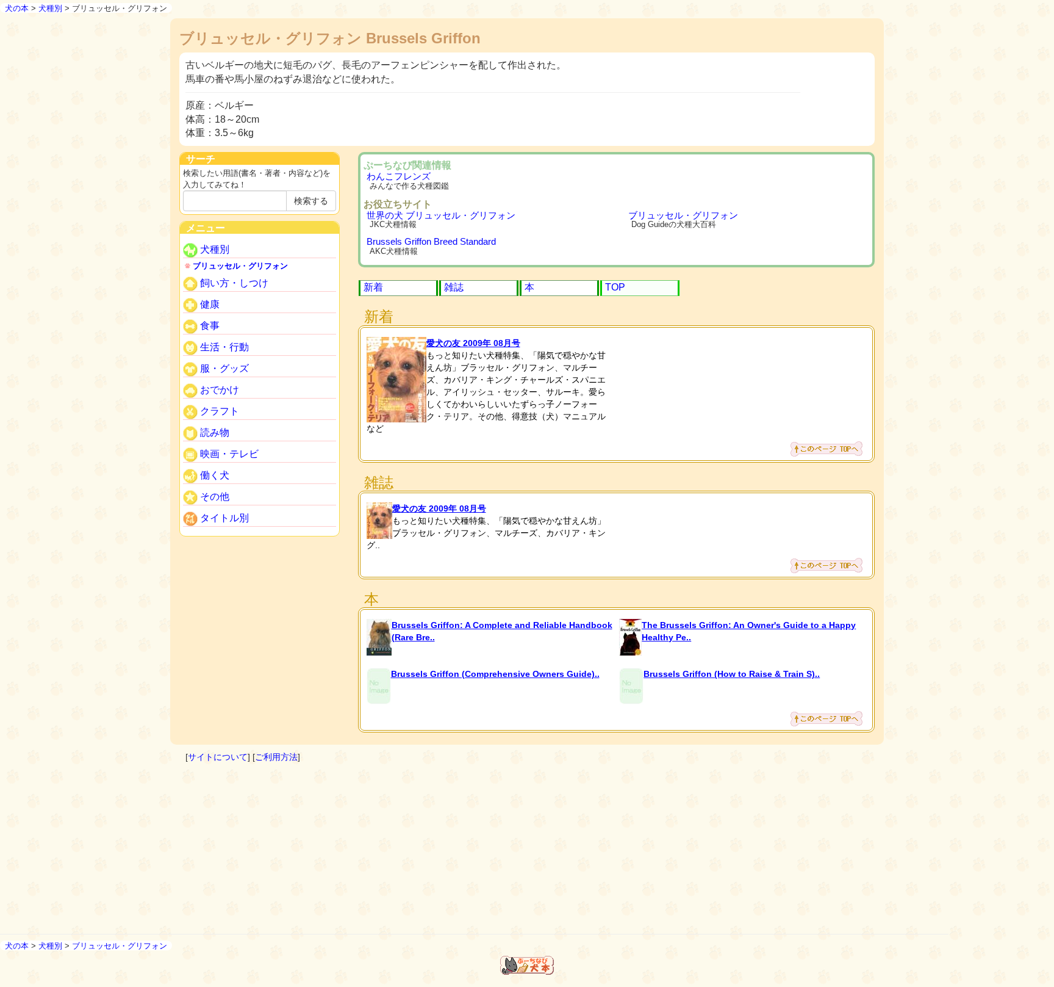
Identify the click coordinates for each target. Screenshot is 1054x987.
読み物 (213, 433)
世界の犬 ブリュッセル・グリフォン (441, 215)
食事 (209, 326)
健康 (209, 305)
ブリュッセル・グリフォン (683, 215)
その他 (213, 497)
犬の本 (17, 8)
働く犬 (213, 476)
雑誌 (454, 287)
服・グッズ (223, 369)
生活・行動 (223, 347)
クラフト (218, 412)
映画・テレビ (228, 454)
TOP (615, 287)
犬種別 (50, 8)
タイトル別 (223, 518)
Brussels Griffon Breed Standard (431, 241)
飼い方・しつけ (233, 283)
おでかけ (218, 390)
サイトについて (218, 757)
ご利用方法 (276, 757)
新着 (373, 287)
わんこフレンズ (399, 176)
